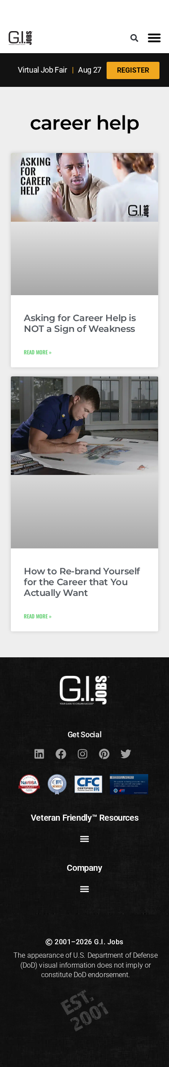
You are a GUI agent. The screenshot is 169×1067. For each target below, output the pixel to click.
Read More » (38, 352)
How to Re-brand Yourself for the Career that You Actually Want (82, 582)
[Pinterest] (104, 753)
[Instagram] (82, 753)
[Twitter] (125, 753)
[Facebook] (61, 753)
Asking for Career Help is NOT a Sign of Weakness (80, 323)
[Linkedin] (39, 753)
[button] (134, 38)
